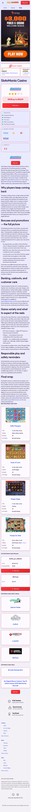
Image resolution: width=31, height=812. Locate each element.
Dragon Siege (15, 499)
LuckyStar (15, 641)
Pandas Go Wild (15, 535)
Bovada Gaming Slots (15, 670)
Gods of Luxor (15, 462)
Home (5, 8)
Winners (5, 743)
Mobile (5, 750)
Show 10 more (5, 736)
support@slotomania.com (14, 179)
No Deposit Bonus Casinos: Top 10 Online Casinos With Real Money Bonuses (15, 683)
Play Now (25, 3)
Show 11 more (4, 770)
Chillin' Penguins (15, 426)
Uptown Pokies (15, 607)
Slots (4, 748)
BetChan (15, 658)
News (2, 740)
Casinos (13, 8)
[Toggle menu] (2, 2)
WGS (4, 725)
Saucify (5, 730)
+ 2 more (24, 543)
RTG (4, 760)
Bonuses (5, 745)
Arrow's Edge (6, 728)
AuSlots (15, 624)
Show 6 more (4, 753)
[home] (12, 4)
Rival (4, 733)
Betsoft (5, 765)
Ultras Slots (25, 73)
